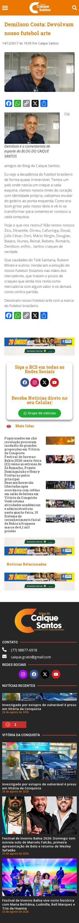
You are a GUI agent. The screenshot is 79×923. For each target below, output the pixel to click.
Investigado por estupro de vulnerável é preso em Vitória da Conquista (39, 707)
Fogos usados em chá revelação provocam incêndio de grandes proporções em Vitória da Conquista (22, 445)
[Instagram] (34, 382)
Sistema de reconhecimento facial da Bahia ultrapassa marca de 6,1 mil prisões (22, 523)
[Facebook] (24, 382)
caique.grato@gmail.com (31, 657)
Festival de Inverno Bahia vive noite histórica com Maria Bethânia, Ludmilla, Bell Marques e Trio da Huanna (38, 904)
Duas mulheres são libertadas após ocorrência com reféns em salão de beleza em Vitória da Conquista (22, 489)
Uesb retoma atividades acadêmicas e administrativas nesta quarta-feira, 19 (22, 506)
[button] (5, 8)
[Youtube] (54, 382)
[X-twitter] (44, 382)
